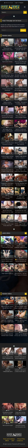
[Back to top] (23, 443)
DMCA (7, 440)
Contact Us (20, 440)
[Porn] (11, 7)
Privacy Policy (21, 439)
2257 (12, 440)
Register (21, 2)
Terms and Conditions (9, 439)
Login (16, 2)
